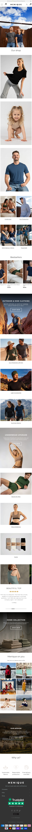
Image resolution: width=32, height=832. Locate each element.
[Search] (26, 4)
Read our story (16, 738)
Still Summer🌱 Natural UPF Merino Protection (16, 1)
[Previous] (1, 587)
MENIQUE (17, 817)
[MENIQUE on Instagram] (15, 810)
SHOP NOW (16, 22)
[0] (5, 4)
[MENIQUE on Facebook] (12, 810)
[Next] (31, 587)
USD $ (15, 814)
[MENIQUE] (16, 4)
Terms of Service (12, 822)
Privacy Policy (20, 822)
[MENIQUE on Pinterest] (17, 810)
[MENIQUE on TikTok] (20, 810)
